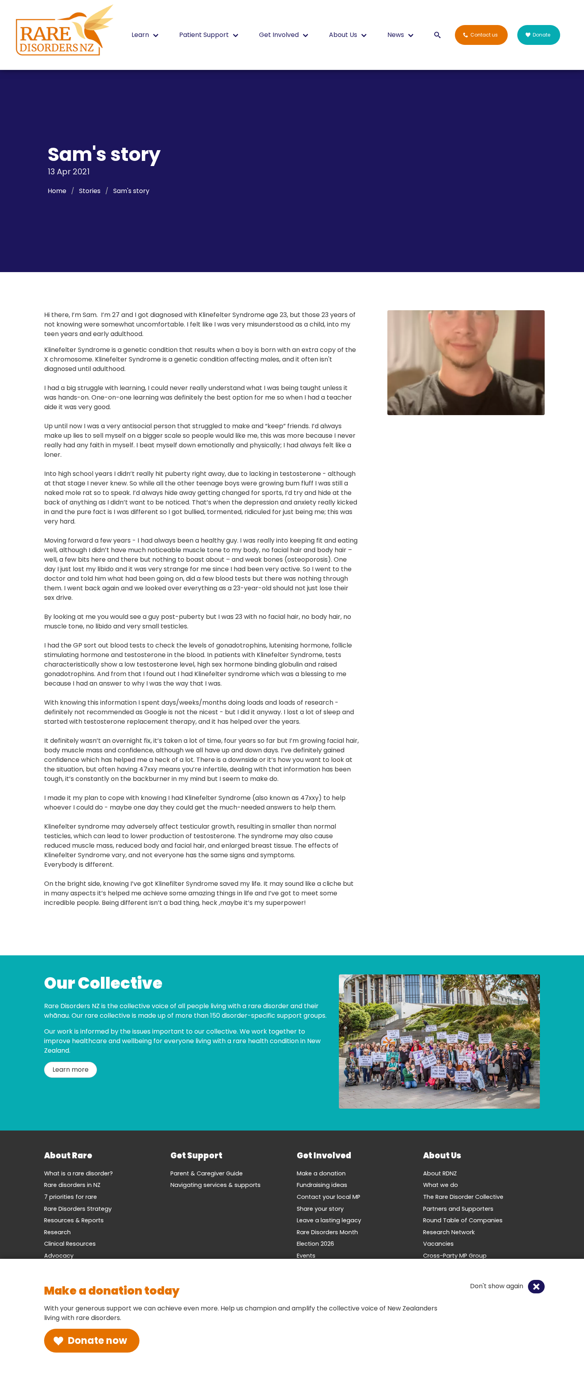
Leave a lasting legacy (329, 1220)
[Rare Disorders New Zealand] (64, 31)
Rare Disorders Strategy (78, 1209)
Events (306, 1256)
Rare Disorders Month (327, 1232)
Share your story (320, 1209)
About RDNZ (440, 1173)
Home (57, 190)
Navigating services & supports (215, 1185)
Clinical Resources (70, 1244)
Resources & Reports (74, 1220)
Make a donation (321, 1173)
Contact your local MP (328, 1197)
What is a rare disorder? (78, 1173)
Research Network (449, 1232)
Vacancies (438, 1244)
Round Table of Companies (463, 1220)
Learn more (70, 1069)
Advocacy (58, 1256)
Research (57, 1232)
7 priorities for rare (70, 1197)
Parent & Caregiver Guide (206, 1173)
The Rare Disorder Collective (463, 1197)
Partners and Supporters (458, 1209)
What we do (440, 1185)
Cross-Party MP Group (455, 1256)
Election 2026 (315, 1244)
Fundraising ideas (322, 1185)
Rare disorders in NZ (72, 1185)
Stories (90, 190)
